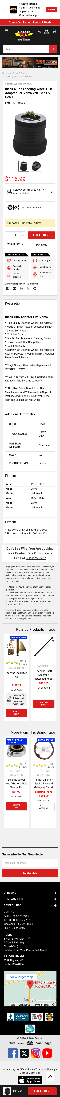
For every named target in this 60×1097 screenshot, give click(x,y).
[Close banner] (5, 9)
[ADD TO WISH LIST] (15, 245)
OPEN (51, 9)
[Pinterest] (35, 288)
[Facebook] (8, 288)
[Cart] (54, 31)
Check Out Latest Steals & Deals (30, 22)
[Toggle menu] (6, 33)
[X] (28, 288)
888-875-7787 (36, 558)
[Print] (21, 288)
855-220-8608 (25, 923)
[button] (46, 32)
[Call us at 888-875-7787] (40, 31)
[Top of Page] (50, 1076)
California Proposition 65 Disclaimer (21, 284)
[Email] (14, 288)
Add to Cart (16, 712)
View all (52, 630)
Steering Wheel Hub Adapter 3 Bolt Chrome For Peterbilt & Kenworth (16, 787)
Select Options (43, 806)
